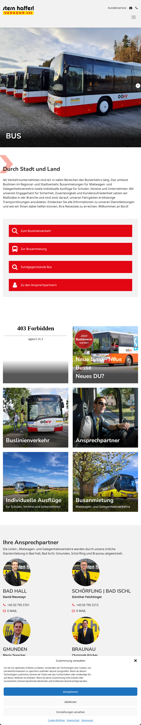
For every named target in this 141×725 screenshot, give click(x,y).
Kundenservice (117, 8)
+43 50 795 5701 (18, 605)
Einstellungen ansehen (70, 712)
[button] (135, 660)
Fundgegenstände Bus (36, 267)
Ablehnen (70, 702)
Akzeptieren (70, 692)
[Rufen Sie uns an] (136, 7)
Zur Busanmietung (34, 249)
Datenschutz (73, 720)
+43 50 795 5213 (87, 605)
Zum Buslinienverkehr (36, 231)
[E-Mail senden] (130, 7)
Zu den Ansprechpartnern (39, 285)
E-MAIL (12, 611)
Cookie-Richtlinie (56, 720)
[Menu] (133, 17)
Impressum (87, 720)
